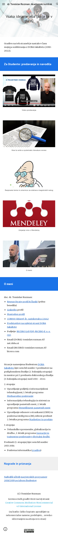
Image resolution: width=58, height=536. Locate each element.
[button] (3, 4)
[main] (29, 18)
